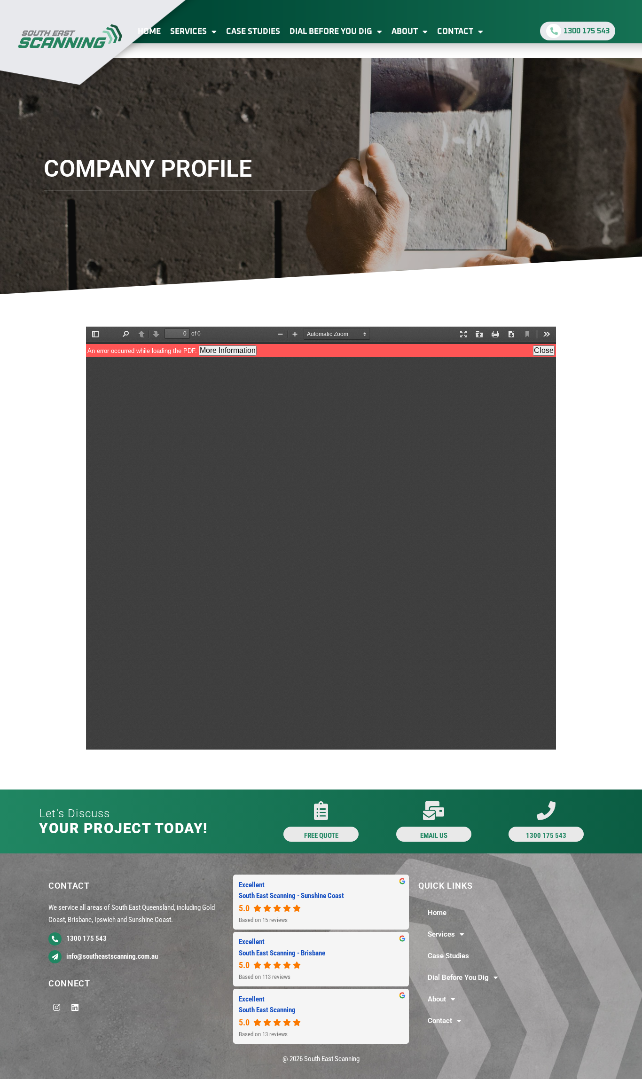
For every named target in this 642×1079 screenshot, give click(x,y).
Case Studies (253, 32)
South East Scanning (267, 1010)
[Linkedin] (75, 1008)
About (404, 32)
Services (188, 32)
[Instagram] (56, 1008)
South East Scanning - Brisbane (282, 953)
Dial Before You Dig (331, 32)
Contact (455, 32)
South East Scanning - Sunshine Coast (291, 895)
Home (149, 32)
